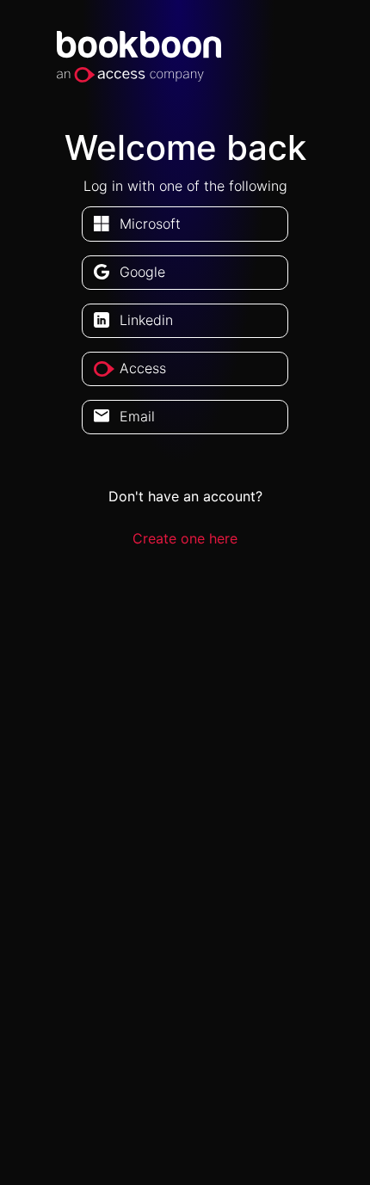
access (143, 368)
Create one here (185, 538)
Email (137, 416)
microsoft (150, 223)
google (142, 271)
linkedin (146, 319)
